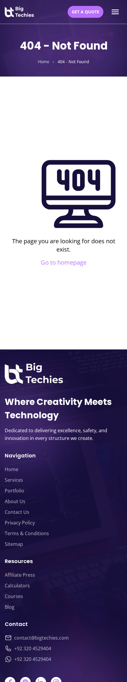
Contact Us (17, 512)
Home (43, 61)
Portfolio (14, 490)
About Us (15, 501)
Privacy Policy (20, 522)
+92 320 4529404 (32, 648)
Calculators (17, 585)
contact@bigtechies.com (41, 638)
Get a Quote (85, 12)
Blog (9, 607)
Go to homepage (64, 262)
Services (14, 480)
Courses (14, 596)
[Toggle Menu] (115, 12)
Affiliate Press (20, 575)
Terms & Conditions (27, 533)
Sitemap (14, 544)
